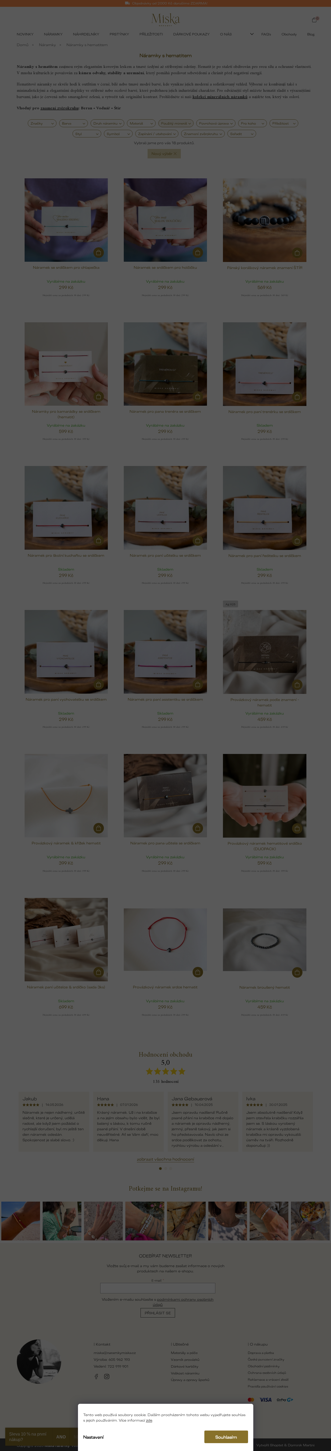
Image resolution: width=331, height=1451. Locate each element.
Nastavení (93, 1437)
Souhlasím (226, 1437)
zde (149, 1420)
